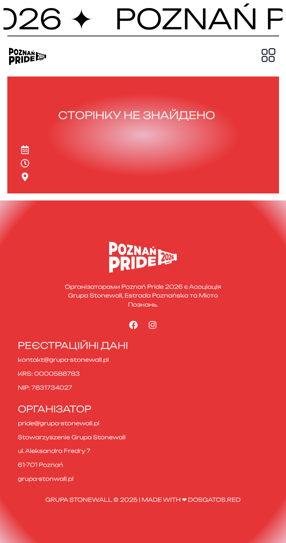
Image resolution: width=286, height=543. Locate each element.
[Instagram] (152, 325)
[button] (268, 56)
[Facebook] (133, 325)
